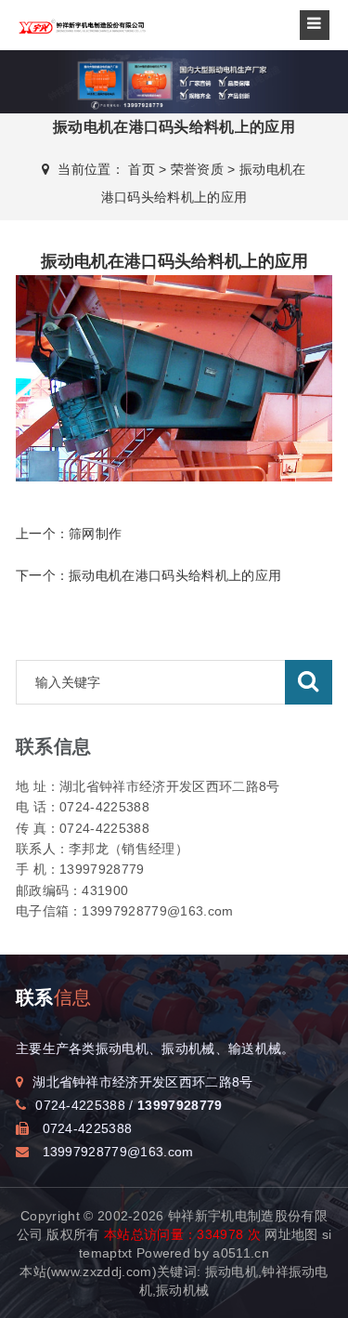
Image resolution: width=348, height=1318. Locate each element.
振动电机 (231, 1271)
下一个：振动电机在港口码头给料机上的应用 (148, 575)
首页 (141, 169)
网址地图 (290, 1234)
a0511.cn (241, 1253)
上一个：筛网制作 (69, 533)
